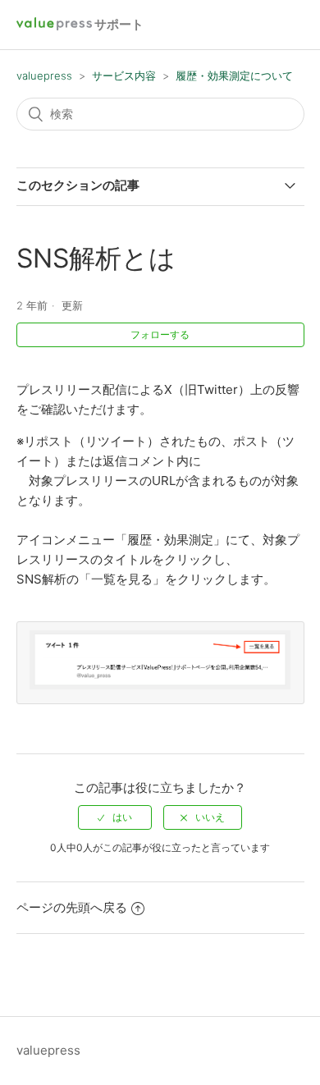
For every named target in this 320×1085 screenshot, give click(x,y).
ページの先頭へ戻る (71, 907)
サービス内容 (124, 75)
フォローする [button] (160, 334)
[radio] (115, 817)
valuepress (44, 75)
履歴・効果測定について (234, 75)
